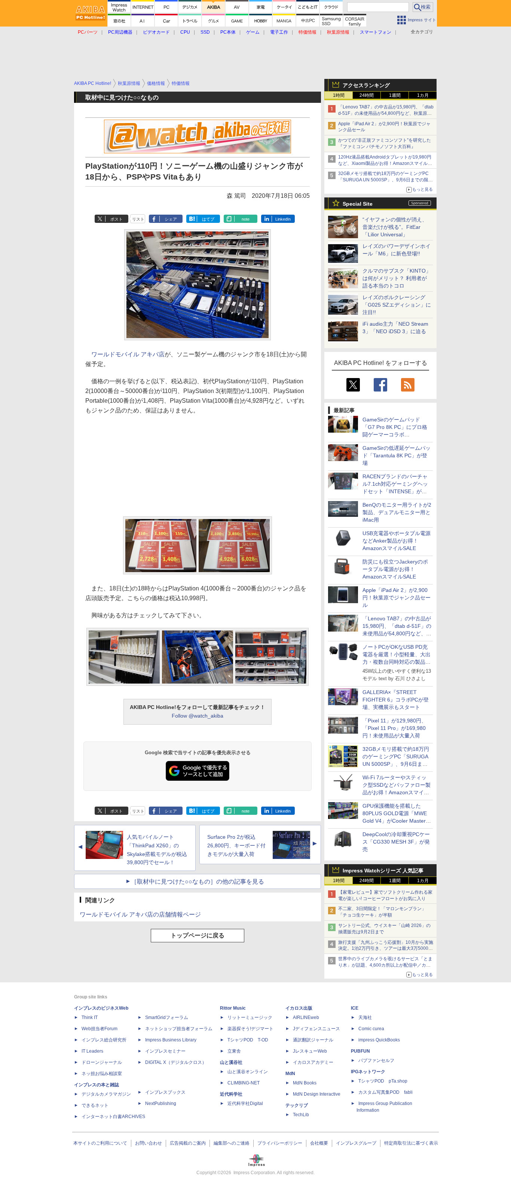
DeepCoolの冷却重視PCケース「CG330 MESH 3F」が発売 (396, 841)
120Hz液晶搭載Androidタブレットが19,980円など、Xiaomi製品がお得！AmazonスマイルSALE (384, 163)
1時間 (339, 95)
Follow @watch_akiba (197, 716)
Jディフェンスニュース (316, 1028)
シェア (171, 219)
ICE (354, 1008)
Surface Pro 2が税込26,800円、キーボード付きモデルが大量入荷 (236, 845)
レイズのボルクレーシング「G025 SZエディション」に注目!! (396, 304)
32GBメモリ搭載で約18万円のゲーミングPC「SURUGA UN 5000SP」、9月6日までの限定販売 (385, 180)
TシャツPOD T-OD (247, 1040)
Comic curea (371, 1028)
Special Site (358, 204)
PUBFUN (360, 1051)
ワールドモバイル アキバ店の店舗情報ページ (140, 914)
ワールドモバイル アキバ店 (128, 354)
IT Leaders (92, 1051)
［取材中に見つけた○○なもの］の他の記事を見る (197, 881)
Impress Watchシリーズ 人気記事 (383, 871)
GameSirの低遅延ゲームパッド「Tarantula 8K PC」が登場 (396, 455)
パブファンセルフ (376, 1060)
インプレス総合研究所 (104, 1040)
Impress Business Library (170, 1040)
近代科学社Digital (245, 1103)
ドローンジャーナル (102, 1062)
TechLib (301, 1114)
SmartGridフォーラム (166, 1017)
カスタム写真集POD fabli (385, 1092)
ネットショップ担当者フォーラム (178, 1028)
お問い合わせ (148, 1143)
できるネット (95, 1105)
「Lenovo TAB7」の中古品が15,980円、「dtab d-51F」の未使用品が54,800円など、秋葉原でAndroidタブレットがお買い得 (386, 113)
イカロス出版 (298, 1008)
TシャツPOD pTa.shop (382, 1081)
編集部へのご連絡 (232, 1143)
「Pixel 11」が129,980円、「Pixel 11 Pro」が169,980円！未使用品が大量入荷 (394, 728)
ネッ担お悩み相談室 (102, 1073)
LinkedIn (283, 219)
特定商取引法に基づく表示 (411, 1143)
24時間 (366, 95)
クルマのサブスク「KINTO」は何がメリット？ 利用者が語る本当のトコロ (396, 278)
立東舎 (234, 1051)
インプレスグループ (356, 1143)
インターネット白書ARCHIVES (113, 1116)
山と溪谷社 (231, 1062)
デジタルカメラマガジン (106, 1094)
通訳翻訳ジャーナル (313, 1040)
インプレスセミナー (165, 1051)
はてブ (208, 219)
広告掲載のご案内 (188, 1143)
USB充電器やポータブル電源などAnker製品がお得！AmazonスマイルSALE (396, 540)
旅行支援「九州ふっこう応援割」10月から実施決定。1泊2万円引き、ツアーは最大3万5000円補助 (385, 949)
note (246, 219)
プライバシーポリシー (279, 1143)
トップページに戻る (197, 935)
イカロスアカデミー (313, 1062)
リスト (138, 219)
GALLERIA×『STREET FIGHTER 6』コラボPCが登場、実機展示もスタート (395, 699)
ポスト (116, 219)
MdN (290, 1073)
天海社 (365, 1017)
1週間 (395, 95)
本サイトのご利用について (100, 1143)
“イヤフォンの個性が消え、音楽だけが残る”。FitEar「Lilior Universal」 (394, 227)
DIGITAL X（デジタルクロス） (175, 1062)
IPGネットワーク (368, 1071)
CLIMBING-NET (243, 1083)
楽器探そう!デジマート (250, 1028)
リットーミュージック (249, 1017)
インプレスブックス (165, 1092)
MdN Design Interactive (316, 1094)
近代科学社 (231, 1094)
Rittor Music (233, 1008)
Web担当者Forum (99, 1028)
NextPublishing (160, 1103)
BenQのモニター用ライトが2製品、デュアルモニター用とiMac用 (396, 512)
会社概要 (319, 1143)
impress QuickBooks (379, 1040)
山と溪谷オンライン (247, 1071)
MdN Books (304, 1083)
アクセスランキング (366, 85)
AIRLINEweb (306, 1017)
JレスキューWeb (310, 1051)
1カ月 (423, 95)
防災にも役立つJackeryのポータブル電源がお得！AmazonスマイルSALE (395, 569)
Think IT (90, 1017)
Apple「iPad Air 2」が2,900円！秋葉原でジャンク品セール (396, 597)
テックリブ (296, 1105)
